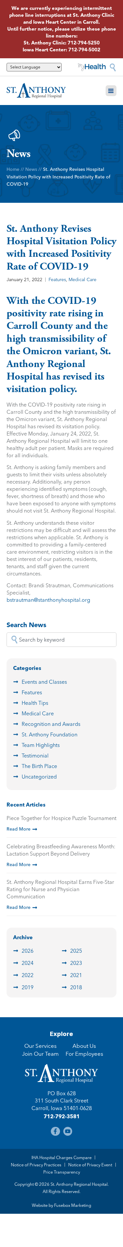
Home (13, 169)
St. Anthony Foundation (49, 734)
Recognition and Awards (51, 724)
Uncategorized (39, 776)
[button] (111, 90)
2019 (27, 987)
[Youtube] (67, 1131)
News (31, 169)
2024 (27, 963)
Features (57, 279)
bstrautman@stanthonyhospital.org (48, 600)
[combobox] (61, 639)
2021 (76, 975)
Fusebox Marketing (72, 1205)
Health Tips (35, 703)
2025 (76, 950)
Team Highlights (41, 745)
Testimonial (35, 755)
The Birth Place (39, 766)
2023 (76, 963)
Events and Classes (44, 681)
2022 (27, 975)
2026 (27, 950)
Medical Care (82, 279)
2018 (76, 987)
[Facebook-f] (55, 1131)
